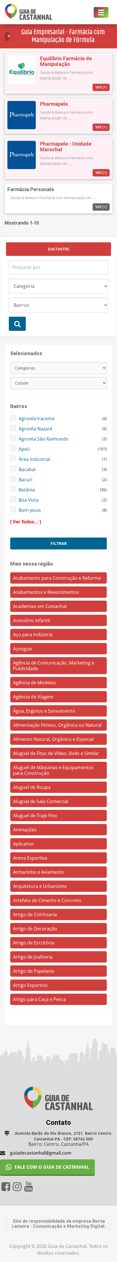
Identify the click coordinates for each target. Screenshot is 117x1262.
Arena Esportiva (30, 858)
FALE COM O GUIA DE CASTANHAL (51, 1167)
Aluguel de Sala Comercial (40, 801)
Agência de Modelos (34, 682)
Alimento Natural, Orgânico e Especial (53, 739)
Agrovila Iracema (37, 418)
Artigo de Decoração (35, 929)
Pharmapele (54, 104)
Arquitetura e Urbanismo (40, 886)
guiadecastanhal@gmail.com (40, 1153)
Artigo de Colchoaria (35, 914)
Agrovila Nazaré (35, 429)
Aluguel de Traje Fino (35, 815)
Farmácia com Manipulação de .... (67, 197)
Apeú (24, 449)
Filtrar (59, 543)
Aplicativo (23, 844)
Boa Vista (29, 500)
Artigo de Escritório (34, 943)
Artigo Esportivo (30, 985)
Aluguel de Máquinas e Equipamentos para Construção (53, 770)
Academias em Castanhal (40, 606)
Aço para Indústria (33, 634)
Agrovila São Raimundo (43, 439)
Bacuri (25, 479)
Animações (25, 830)
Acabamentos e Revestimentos (46, 592)
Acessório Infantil (31, 620)
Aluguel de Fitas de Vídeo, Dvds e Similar (56, 753)
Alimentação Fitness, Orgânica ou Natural (57, 725)
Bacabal (27, 469)
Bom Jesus (30, 510)
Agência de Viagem (33, 697)
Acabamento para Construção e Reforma (57, 578)
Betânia (27, 490)
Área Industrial (34, 459)
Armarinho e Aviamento (38, 872)
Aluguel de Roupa (32, 787)
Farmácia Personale (30, 189)
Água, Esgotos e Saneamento (44, 711)
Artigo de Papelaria (33, 971)
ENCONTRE (58, 249)
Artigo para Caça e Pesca (39, 999)
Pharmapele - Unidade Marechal (65, 146)
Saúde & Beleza (53, 72)
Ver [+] (101, 87)
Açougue (22, 649)
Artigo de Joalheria (33, 957)
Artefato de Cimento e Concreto (47, 900)
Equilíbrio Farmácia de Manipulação (66, 61)
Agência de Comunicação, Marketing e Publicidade (53, 666)
